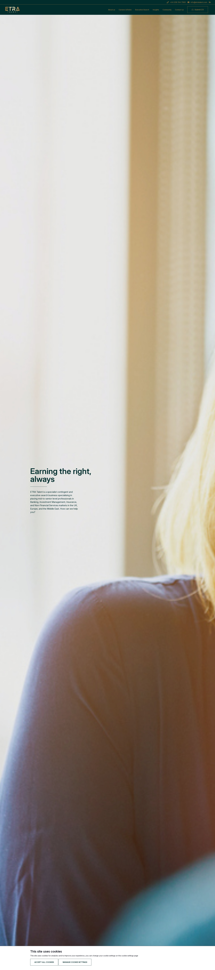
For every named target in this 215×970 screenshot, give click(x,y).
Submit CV (199, 10)
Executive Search (142, 10)
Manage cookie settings (75, 962)
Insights (156, 10)
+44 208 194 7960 (177, 2)
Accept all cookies (44, 962)
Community (167, 10)
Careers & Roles (125, 10)
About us (111, 10)
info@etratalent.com (198, 2)
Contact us (179, 10)
